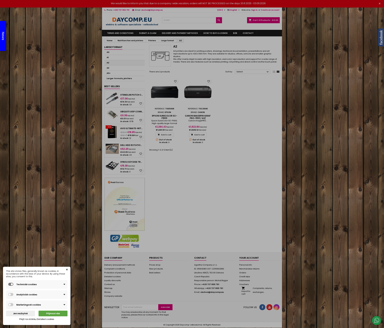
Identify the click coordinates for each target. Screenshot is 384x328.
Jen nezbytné (20, 313)
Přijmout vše (53, 313)
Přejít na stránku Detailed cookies (36, 319)
